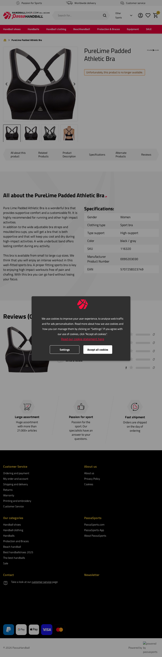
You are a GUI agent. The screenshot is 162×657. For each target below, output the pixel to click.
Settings (65, 349)
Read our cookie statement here (82, 339)
